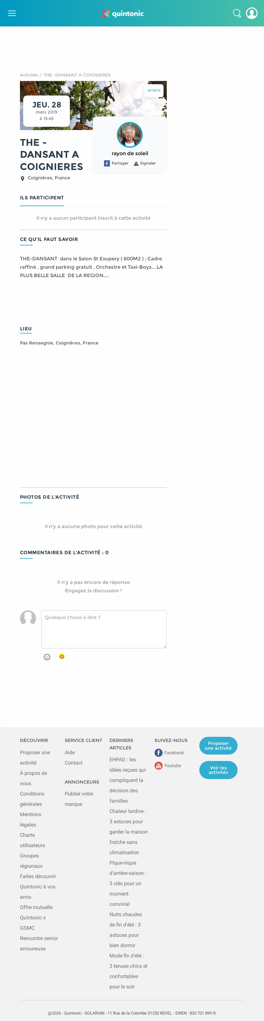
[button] (237, 13)
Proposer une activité (218, 745)
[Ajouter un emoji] (47, 657)
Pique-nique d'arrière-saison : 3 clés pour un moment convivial (127, 883)
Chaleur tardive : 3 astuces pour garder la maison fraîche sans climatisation (128, 832)
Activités (29, 74)
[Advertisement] (132, 40)
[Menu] (11, 13)
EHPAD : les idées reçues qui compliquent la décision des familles (127, 780)
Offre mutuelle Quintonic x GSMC (36, 917)
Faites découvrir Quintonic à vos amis (38, 886)
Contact (73, 763)
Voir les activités (218, 770)
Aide (70, 752)
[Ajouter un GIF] (61, 656)
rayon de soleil (130, 153)
